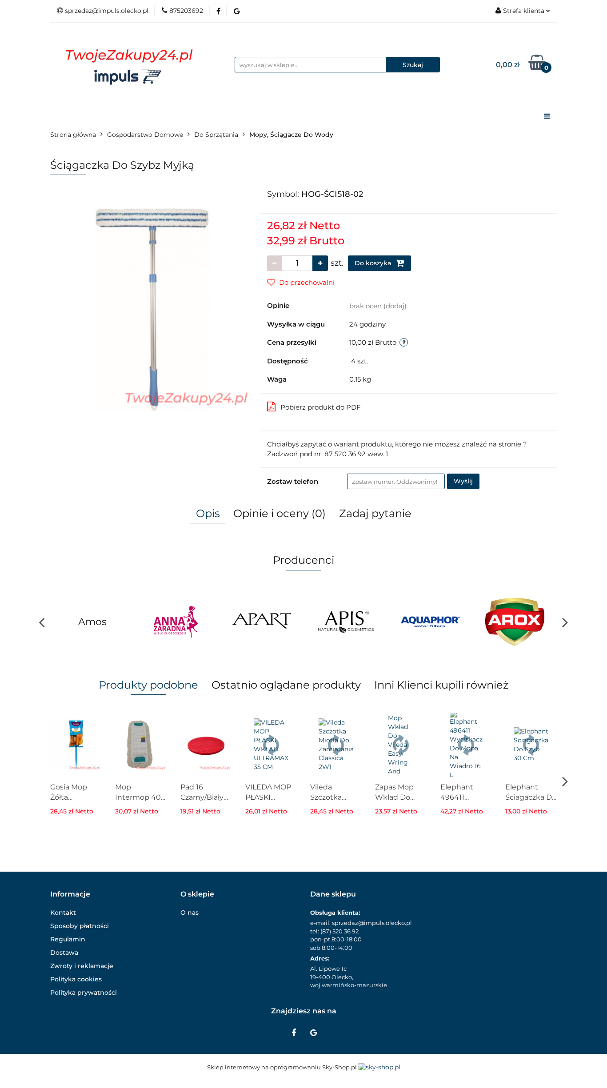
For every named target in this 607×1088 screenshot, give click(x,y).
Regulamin (67, 939)
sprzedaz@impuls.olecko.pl (372, 922)
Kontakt (63, 913)
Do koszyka (374, 263)
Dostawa (64, 952)
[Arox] (514, 622)
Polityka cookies (76, 979)
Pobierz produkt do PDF (320, 407)
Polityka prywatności (83, 992)
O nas (189, 913)
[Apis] (346, 622)
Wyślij (463, 481)
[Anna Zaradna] (177, 622)
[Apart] (261, 622)
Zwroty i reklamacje (81, 966)
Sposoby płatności (79, 926)
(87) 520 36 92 (339, 931)
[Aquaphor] (430, 622)
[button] (70, 894)
